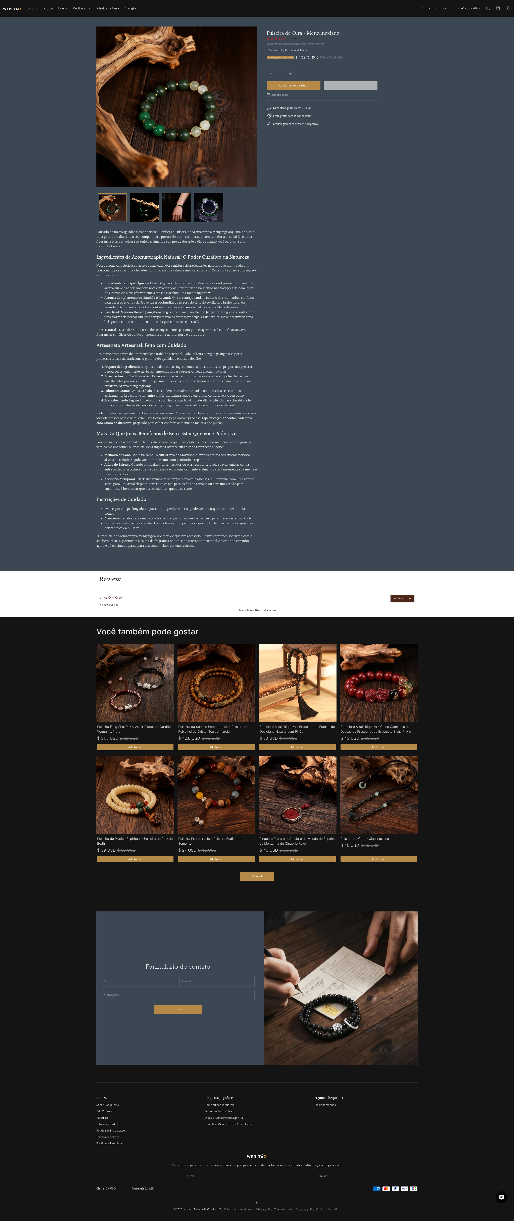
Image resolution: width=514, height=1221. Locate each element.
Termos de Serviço (107, 1137)
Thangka (130, 8)
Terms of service (284, 1209)
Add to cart (135, 747)
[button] (488, 8)
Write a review (402, 598)
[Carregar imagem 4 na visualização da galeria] (208, 207)
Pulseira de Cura (107, 8)
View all (257, 876)
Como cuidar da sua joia (220, 1105)
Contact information (328, 1209)
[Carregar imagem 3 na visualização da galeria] (176, 207)
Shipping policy (305, 1209)
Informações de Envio (110, 1124)
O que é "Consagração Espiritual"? (225, 1117)
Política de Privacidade (110, 1130)
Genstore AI (214, 1209)
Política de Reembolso (110, 1143)
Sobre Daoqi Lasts (107, 1105)
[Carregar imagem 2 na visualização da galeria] (144, 207)
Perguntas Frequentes (218, 1111)
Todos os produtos (39, 8)
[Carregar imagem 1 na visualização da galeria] (112, 207)
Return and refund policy (239, 1209)
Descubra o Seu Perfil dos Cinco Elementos (231, 1124)
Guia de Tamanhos (324, 1105)
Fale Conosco (104, 1111)
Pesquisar (102, 1117)
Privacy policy (264, 1209)
